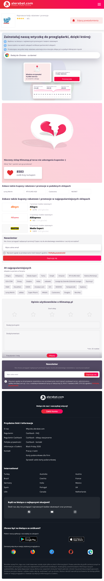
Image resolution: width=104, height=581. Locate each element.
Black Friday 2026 (33, 446)
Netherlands (80, 491)
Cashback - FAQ (32, 433)
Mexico (78, 483)
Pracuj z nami (32, 451)
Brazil (6, 478)
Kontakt (7, 451)
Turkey (7, 474)
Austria (78, 474)
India (42, 483)
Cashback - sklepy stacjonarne (39, 437)
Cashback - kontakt (34, 442)
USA (5, 491)
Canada (43, 491)
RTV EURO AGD (31, 192)
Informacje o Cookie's (13, 446)
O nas (6, 429)
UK (76, 487)
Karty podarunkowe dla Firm (38, 455)
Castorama (53, 192)
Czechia (43, 478)
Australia (43, 474)
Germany (8, 483)
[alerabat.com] (18, 4)
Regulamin (8, 433)
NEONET (74, 192)
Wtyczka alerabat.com (35, 429)
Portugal (43, 487)
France (78, 478)
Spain (6, 487)
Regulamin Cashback (13, 437)
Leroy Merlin (8, 192)
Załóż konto (52, 411)
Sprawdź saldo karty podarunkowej (41, 460)
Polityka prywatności (12, 442)
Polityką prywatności (57, 253)
